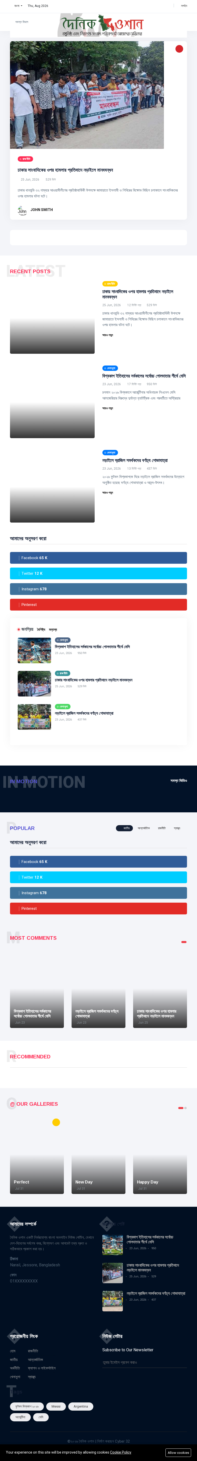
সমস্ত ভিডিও (179, 780)
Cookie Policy (120, 1452)
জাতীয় (14, 1359)
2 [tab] (185, 1108)
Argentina (81, 1406)
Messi (56, 1406)
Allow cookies (178, 1453)
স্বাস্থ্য (32, 1377)
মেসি (40, 1417)
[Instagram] (158, 5)
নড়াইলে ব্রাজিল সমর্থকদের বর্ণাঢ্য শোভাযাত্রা (135, 460)
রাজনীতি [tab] (162, 828)
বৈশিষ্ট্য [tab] (41, 629)
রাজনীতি (33, 1351)
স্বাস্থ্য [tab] (177, 828)
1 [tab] (183, 942)
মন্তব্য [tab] (53, 629)
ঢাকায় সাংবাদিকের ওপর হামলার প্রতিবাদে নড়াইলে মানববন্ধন (65, 170)
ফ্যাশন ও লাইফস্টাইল (42, 1368)
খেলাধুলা (15, 1377)
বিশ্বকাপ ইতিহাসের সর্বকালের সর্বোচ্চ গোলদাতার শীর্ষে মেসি (144, 376)
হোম (12, 1351)
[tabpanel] (37, 988)
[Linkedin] (163, 5)
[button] (16, 6)
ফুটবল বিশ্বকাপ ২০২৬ (26, 1406)
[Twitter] (153, 5)
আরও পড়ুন (108, 335)
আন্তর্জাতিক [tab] (144, 828)
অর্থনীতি (15, 1368)
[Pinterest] (169, 5)
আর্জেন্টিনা (20, 1417)
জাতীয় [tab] (126, 828)
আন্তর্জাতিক (35, 1359)
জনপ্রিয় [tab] (27, 629)
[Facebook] (147, 5)
